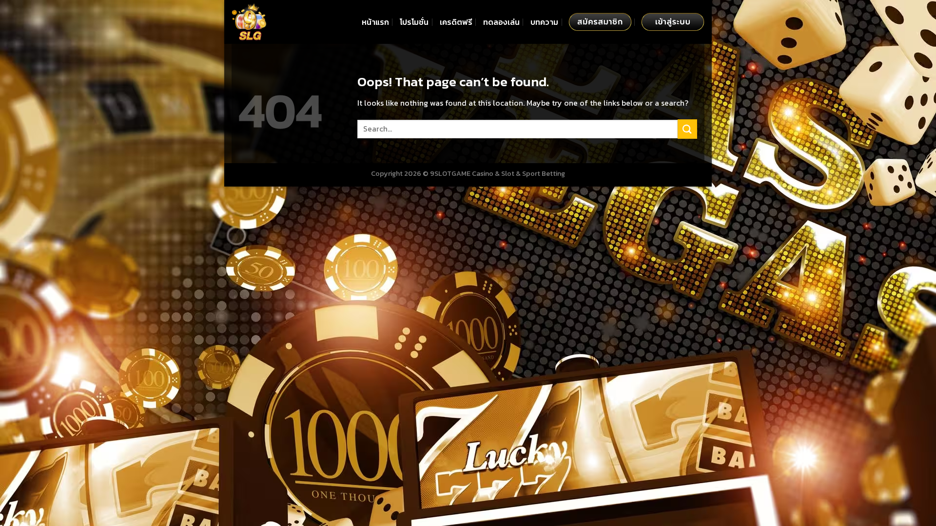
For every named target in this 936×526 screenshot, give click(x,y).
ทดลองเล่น (501, 22)
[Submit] (687, 128)
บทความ (544, 22)
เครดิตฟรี (456, 22)
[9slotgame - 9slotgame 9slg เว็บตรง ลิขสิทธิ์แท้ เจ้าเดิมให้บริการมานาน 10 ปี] (280, 22)
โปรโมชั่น (414, 22)
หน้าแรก (375, 22)
